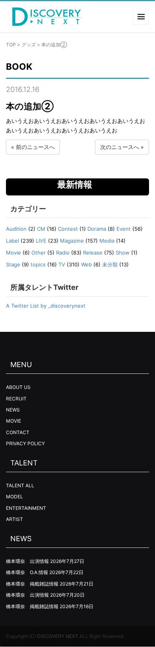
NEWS (13, 410)
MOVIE (13, 421)
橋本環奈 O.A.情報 (27, 572)
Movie (13, 252)
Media (106, 240)
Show (123, 252)
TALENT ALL (20, 485)
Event (123, 229)
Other (38, 252)
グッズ (28, 45)
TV (61, 264)
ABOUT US (18, 387)
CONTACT (17, 432)
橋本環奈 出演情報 (27, 561)
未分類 (110, 264)
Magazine (72, 240)
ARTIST (14, 519)
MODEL (14, 497)
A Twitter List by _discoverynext (45, 305)
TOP (11, 45)
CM (41, 229)
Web (86, 264)
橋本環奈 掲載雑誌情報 (32, 584)
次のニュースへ (119, 147)
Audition (16, 229)
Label (12, 240)
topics (38, 264)
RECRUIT (16, 399)
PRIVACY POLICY (25, 443)
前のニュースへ (35, 147)
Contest (68, 229)
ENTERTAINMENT (26, 508)
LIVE (41, 240)
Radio (63, 252)
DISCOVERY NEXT (57, 636)
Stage (13, 264)
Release (93, 252)
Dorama (96, 229)
